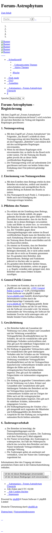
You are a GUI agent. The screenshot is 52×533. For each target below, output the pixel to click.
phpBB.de (33, 507)
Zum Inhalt (6, 13)
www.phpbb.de (14, 304)
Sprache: (5, 98)
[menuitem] (25, 65)
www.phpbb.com (16, 296)
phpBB (16, 499)
